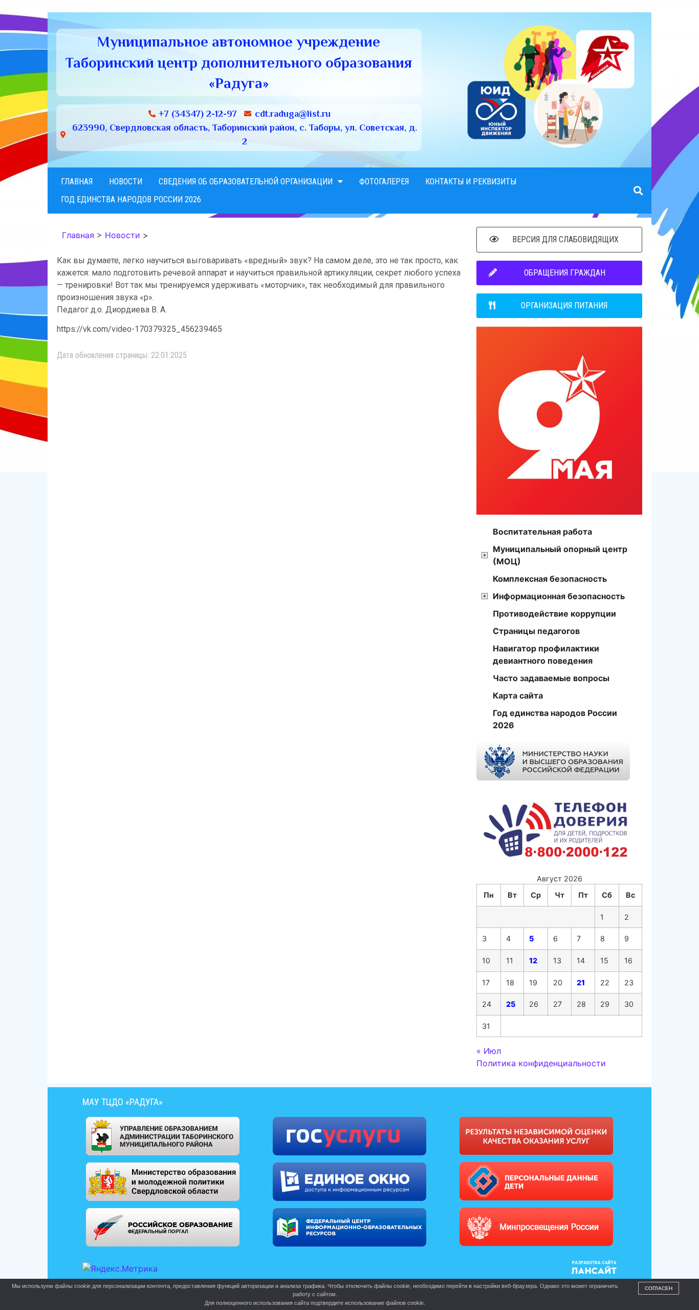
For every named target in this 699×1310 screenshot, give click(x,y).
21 (581, 982)
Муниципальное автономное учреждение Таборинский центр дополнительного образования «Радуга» (238, 62)
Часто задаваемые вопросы (551, 678)
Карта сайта (518, 695)
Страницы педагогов (536, 631)
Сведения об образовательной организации (246, 181)
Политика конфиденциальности (541, 1063)
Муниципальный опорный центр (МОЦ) (560, 555)
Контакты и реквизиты (470, 181)
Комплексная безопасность (550, 579)
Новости (125, 181)
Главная (77, 181)
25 (510, 1004)
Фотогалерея (384, 181)
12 (533, 960)
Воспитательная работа (542, 531)
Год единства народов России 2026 (131, 199)
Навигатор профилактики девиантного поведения (546, 654)
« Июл (488, 1051)
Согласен (658, 1288)
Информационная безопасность (559, 596)
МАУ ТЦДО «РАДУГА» (122, 1101)
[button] (637, 190)
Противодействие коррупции (554, 613)
